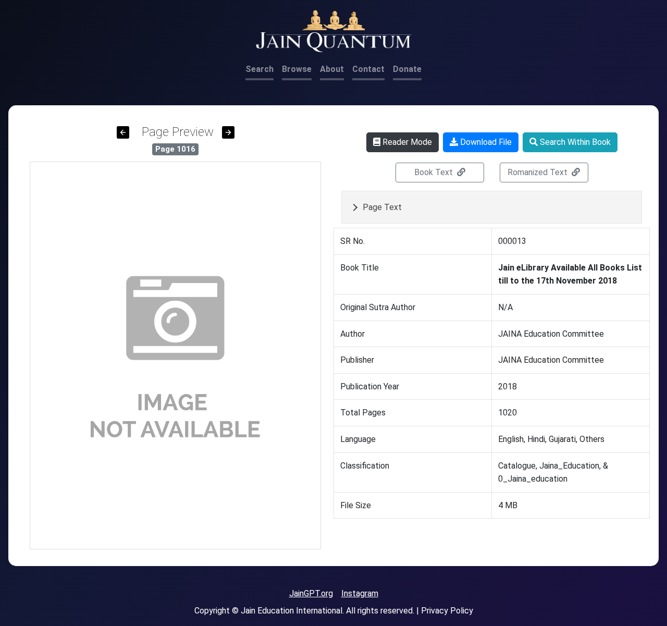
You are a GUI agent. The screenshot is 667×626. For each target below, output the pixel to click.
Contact (368, 69)
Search (259, 69)
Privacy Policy (447, 611)
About (332, 69)
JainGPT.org (311, 593)
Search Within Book (574, 142)
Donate (407, 69)
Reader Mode (406, 142)
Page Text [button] (382, 207)
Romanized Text (539, 172)
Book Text (434, 172)
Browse (297, 69)
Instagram (359, 593)
